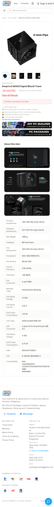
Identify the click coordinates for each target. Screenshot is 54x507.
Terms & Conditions (10, 436)
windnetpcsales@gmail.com (41, 467)
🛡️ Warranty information (11, 120)
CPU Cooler (12, 18)
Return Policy (7, 432)
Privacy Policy (8, 440)
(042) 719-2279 (36, 460)
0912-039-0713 (36, 458)
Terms (42, 501)
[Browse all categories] (4, 10)
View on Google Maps (40, 451)
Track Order (7, 425)
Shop (16, 3)
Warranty (6, 429)
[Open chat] (48, 501)
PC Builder (25, 3)
